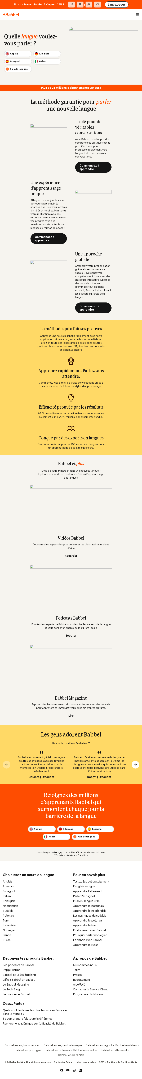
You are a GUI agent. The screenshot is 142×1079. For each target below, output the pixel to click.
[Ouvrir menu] (137, 15)
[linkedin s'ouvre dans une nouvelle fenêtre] (80, 1070)
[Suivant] (135, 765)
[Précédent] (6, 765)
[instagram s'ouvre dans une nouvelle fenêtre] (74, 1070)
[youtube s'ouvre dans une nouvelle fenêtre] (68, 1070)
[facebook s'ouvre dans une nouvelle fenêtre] (62, 1070)
